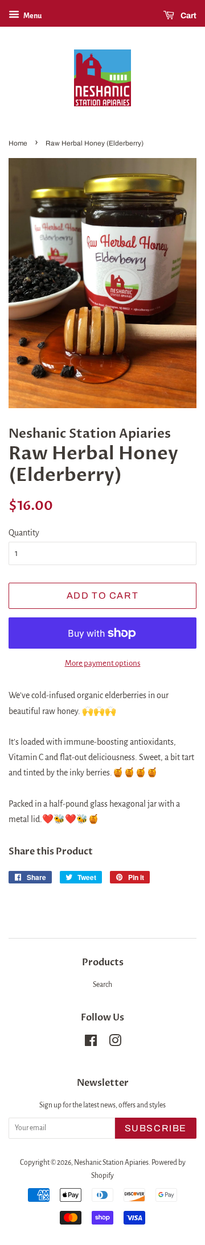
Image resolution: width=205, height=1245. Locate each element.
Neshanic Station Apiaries (111, 1163)
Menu (32, 16)
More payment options (103, 663)
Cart (187, 15)
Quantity (24, 532)
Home (18, 143)
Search (102, 985)
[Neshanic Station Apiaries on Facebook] (90, 1043)
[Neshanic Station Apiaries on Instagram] (115, 1043)
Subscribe (156, 1128)
